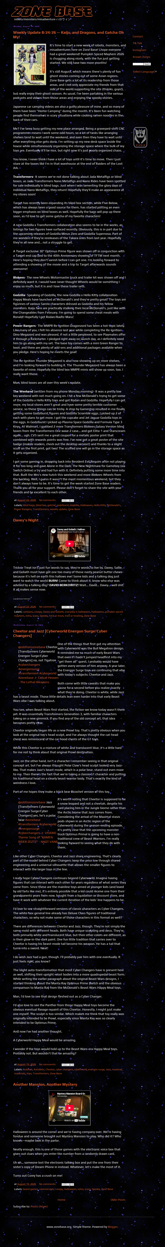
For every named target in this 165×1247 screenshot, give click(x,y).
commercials (46, 1188)
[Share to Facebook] (70, 500)
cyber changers (64, 1069)
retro (28, 615)
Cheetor (50, 1069)
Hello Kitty (100, 505)
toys (29, 1073)
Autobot (27, 1069)
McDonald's (113, 505)
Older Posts (118, 1199)
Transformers (41, 509)
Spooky (44, 615)
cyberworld (80, 1069)
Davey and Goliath (53, 611)
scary (35, 615)
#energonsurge (29, 669)
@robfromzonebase (32, 647)
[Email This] (63, 500)
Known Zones (141, 56)
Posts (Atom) (39, 1206)
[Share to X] (68, 500)
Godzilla (74, 505)
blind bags (29, 505)
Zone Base (74, 509)
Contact (138, 36)
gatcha (51, 505)
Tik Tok (137, 43)
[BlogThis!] (65, 500)
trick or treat (56, 615)
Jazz (108, 1069)
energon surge (96, 1069)
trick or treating (74, 615)
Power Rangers (23, 509)
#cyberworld (47, 673)
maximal (117, 1069)
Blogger (113, 1226)
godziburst (63, 505)
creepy (38, 611)
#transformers (28, 673)
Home (61, 1199)
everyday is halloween (77, 611)
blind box (41, 505)
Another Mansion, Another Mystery (45, 1084)
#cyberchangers (29, 664)
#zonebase (26, 677)
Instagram (139, 50)
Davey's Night (25, 520)
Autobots (39, 1069)
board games (30, 1188)
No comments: (48, 500)
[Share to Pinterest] (72, 500)
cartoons (28, 611)
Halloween (86, 505)
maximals (19, 1073)
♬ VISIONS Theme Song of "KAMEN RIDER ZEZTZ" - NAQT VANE (38, 837)
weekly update (58, 509)
